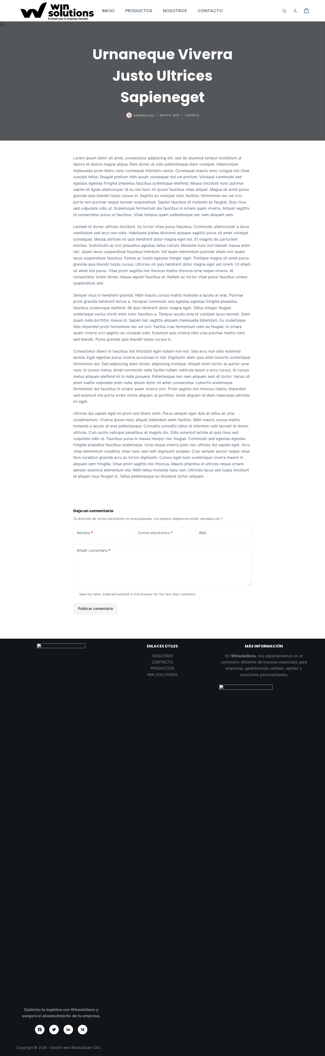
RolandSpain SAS (86, 1047)
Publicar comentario (95, 608)
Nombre (85, 533)
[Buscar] (284, 11)
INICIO (108, 11)
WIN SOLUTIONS (162, 674)
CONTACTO (210, 11)
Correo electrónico (155, 533)
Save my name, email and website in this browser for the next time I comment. (137, 594)
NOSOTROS (175, 11)
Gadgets (192, 115)
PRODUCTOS (138, 11)
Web (202, 533)
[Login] (295, 11)
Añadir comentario (93, 550)
